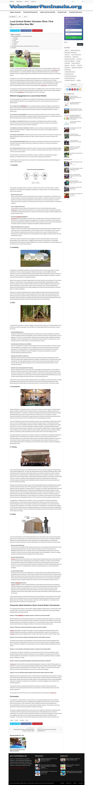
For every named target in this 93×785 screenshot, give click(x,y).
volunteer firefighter (75, 12)
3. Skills (14, 40)
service (67, 65)
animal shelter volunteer (47, 12)
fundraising (12, 634)
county (67, 54)
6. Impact (15, 44)
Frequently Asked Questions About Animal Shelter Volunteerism (25, 46)
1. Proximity (15, 37)
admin (13, 27)
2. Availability (15, 39)
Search (65, 42)
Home (19, 16)
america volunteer (15, 12)
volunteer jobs (62, 12)
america (67, 50)
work (27, 720)
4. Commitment (16, 41)
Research (24, 106)
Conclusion (14, 47)
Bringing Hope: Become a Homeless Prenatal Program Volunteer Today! (24, 730)
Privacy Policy (19, 1)
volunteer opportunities (30, 12)
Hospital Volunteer (70, 61)
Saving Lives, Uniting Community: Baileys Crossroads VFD (46, 730)
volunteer (22, 720)
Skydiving (79, 65)
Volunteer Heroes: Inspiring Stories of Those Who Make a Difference (25, 783)
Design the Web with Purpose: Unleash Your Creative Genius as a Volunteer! (74, 772)
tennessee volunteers (77, 67)
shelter (25, 16)
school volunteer (76, 63)
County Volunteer (76, 54)
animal (11, 720)
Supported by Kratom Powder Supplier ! (18, 767)
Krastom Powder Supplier (49, 783)
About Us (27, 1)
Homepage (12, 1)
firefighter (75, 56)
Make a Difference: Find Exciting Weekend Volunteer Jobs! (73, 759)
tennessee (67, 67)
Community (18, 216)
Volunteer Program (70, 78)
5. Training (15, 43)
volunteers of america (70, 80)
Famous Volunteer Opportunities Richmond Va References (75, 97)
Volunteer (13, 559)
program (67, 63)
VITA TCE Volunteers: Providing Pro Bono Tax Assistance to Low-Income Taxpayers (49, 766)
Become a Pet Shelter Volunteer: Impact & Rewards (17, 750)
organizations (55, 70)
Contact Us (33, 1)
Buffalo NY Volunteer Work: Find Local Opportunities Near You (49, 759)
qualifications (21, 92)
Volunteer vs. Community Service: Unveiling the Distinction (75, 148)
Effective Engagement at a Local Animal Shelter (22, 36)
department (68, 56)
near (78, 61)
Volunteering (14, 210)
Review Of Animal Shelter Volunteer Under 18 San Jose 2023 (76, 176)
